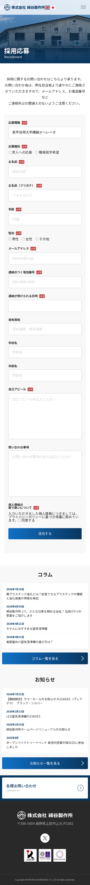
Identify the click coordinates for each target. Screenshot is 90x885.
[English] (47, 7)
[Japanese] (53, 7)
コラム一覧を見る (45, 658)
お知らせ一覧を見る (45, 763)
